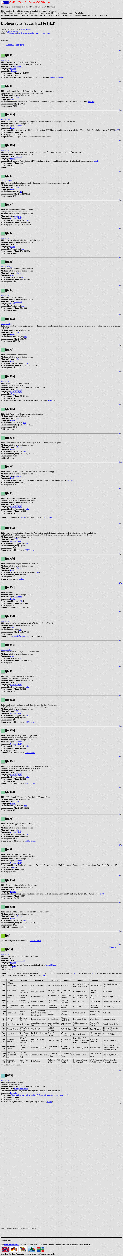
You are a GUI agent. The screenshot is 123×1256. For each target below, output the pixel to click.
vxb (25, 337)
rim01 (23, 517)
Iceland (49, 1102)
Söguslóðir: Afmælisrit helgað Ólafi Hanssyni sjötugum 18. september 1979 (39, 1095)
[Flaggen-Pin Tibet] (23, 1249)
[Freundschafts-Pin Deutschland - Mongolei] (14, 1249)
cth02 (44, 975)
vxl (21, 192)
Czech (12, 99)
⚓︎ (119, 50)
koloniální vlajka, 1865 (20, 636)
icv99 (117, 130)
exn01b (91, 102)
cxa (24, 423)
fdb (25, 806)
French (12, 128)
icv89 (70, 480)
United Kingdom (56, 77)
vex (22, 249)
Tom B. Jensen (35, 941)
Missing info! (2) (6, 60)
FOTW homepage (11, 33)
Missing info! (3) (6, 1080)
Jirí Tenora (18, 157)
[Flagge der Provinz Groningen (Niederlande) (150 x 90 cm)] (41, 1249)
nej (74, 973)
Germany (50, 400)
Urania (13, 394)
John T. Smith (19, 961)
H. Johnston (18, 67)
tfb (27, 363)
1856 (14, 967)
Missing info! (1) (6, 119)
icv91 (96, 161)
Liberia (14, 71)
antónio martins (26, 29)
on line (21, 579)
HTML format (47, 517)
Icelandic (13, 1093)
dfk (27, 220)
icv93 (102, 894)
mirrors (49, 33)
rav (38, 572)
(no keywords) (13, 31)
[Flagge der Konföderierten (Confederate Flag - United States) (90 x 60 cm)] (5, 1249)
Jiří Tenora (18, 97)
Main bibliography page (15, 45)
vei (20, 630)
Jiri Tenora (18, 418)
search (20, 33)
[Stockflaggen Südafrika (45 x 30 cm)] (32, 1249)
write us (43, 33)
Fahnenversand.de (11, 1245)
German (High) (16, 218)
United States (51, 965)
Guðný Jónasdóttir (21, 1089)
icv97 (14, 867)
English (13, 69)
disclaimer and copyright (31, 33)
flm (22, 601)
